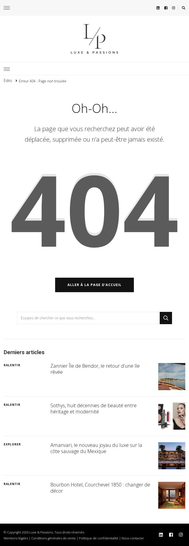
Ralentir (12, 365)
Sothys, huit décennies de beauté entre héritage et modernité (93, 408)
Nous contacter (133, 538)
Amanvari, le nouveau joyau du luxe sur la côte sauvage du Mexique (96, 448)
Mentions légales (16, 538)
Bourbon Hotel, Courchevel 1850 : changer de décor (100, 487)
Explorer (12, 444)
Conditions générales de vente (53, 538)
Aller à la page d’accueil (94, 284)
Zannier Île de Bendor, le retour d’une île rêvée (95, 369)
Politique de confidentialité (98, 538)
